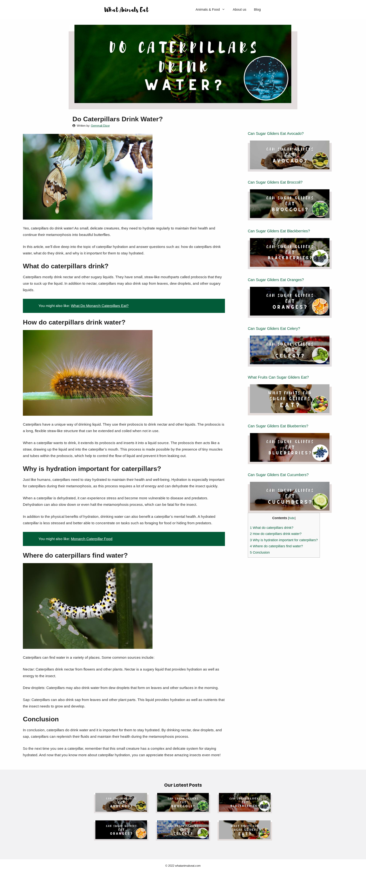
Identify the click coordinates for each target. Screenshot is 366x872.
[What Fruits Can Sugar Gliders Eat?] (290, 412)
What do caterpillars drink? (271, 528)
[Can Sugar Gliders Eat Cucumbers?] (290, 510)
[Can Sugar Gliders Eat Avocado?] (290, 168)
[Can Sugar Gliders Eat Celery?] (290, 363)
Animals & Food (208, 9)
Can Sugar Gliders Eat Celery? (274, 328)
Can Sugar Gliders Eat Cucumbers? (278, 475)
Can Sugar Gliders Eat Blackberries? (279, 231)
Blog (257, 9)
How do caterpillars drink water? (276, 534)
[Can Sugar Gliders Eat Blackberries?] (290, 266)
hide (292, 518)
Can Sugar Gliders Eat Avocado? (276, 133)
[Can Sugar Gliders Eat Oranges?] (290, 315)
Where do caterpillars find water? (276, 546)
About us (239, 9)
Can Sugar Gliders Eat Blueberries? (278, 426)
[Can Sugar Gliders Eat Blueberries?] (290, 461)
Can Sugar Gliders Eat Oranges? (276, 280)
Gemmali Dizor (100, 125)
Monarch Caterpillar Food (91, 539)
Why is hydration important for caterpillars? (284, 540)
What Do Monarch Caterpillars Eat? (100, 306)
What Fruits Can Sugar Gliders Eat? (278, 377)
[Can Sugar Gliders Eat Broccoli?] (290, 217)
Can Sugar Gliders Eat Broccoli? (275, 182)
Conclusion (260, 552)
